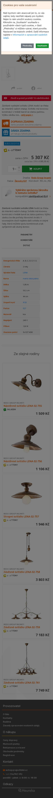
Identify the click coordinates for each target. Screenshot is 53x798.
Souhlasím (42, 46)
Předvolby (27, 46)
